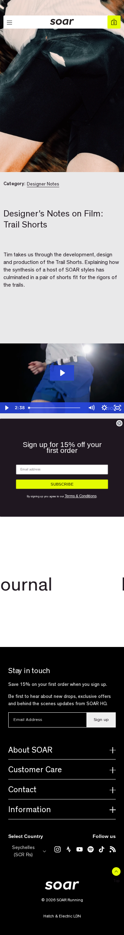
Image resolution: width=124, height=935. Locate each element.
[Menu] (10, 23)
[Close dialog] (119, 423)
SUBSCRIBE (62, 484)
